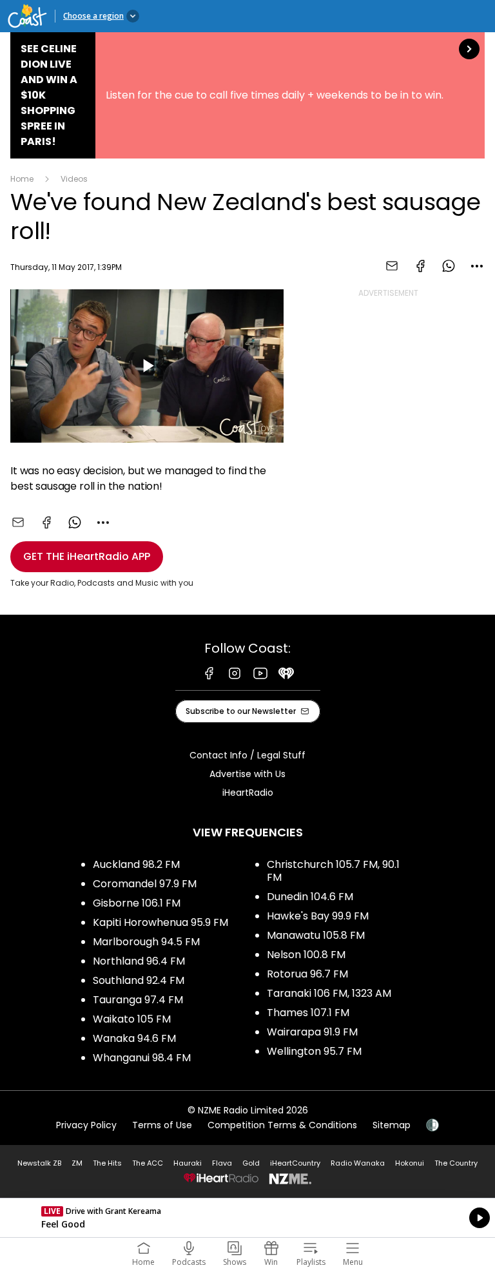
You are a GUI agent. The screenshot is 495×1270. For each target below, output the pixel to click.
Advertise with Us (247, 773)
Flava (222, 1163)
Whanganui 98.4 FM (142, 1057)
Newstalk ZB (39, 1163)
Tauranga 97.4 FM (138, 999)
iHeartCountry (295, 1163)
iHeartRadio (247, 792)
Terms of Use (162, 1125)
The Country (456, 1163)
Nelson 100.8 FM (306, 954)
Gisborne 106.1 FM (136, 903)
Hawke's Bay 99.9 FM (318, 916)
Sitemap (392, 1125)
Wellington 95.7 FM (314, 1051)
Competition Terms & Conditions (282, 1125)
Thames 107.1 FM (308, 1012)
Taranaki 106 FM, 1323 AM (329, 993)
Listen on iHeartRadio (247, 1217)
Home (22, 178)
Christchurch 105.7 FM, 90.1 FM (333, 871)
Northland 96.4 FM (139, 961)
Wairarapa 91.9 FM (312, 1032)
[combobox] (477, 266)
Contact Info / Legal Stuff (247, 755)
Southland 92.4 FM (138, 980)
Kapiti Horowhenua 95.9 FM (160, 922)
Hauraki (187, 1163)
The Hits (107, 1163)
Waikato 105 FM (132, 1019)
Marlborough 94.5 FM (146, 941)
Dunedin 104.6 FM (310, 896)
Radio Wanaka (358, 1163)
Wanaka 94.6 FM (134, 1038)
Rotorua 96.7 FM (307, 974)
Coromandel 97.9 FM (145, 883)
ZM (77, 1163)
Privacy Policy (86, 1125)
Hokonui (409, 1163)
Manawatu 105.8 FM (316, 935)
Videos (74, 178)
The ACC (147, 1163)
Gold (251, 1163)
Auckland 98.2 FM (136, 864)
